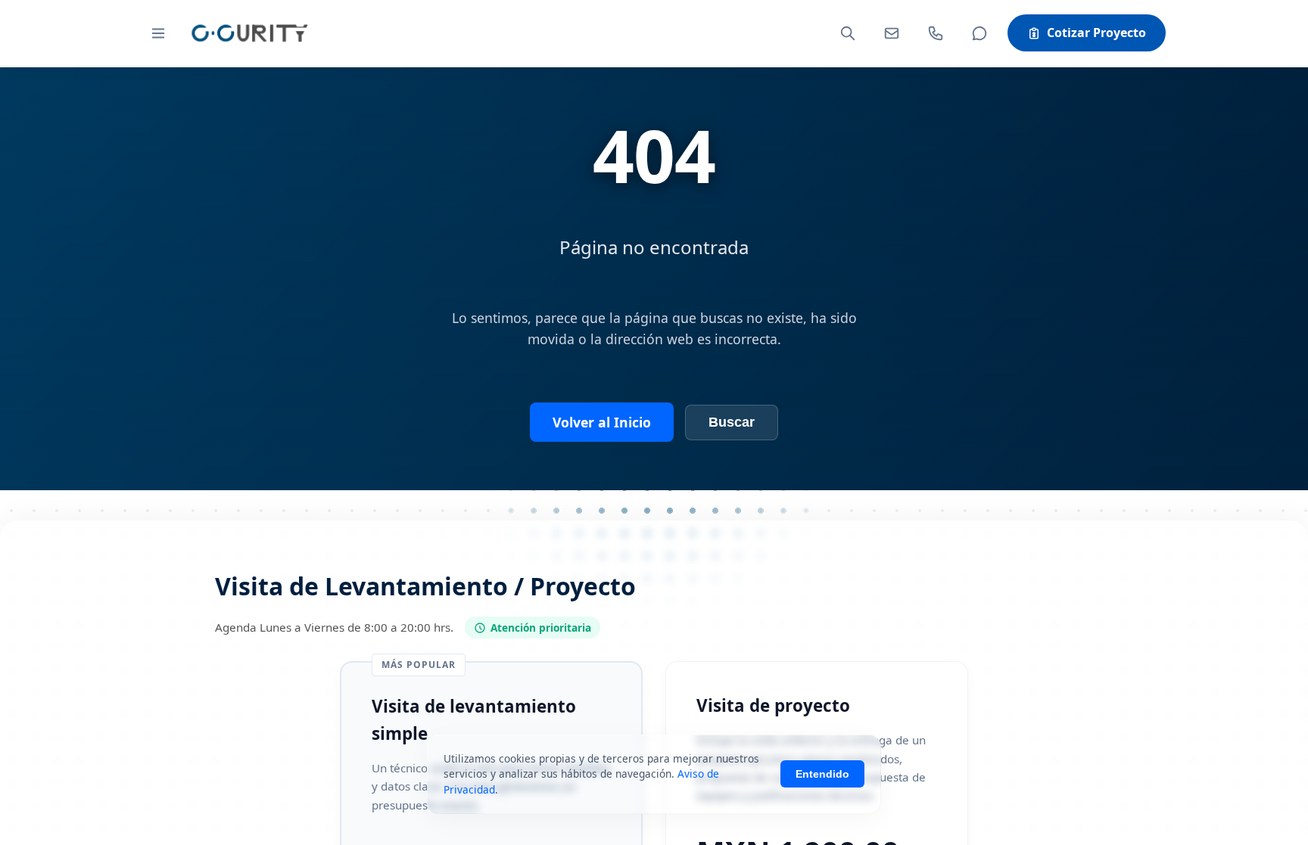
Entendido (822, 774)
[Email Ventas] (892, 33)
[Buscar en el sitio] (848, 33)
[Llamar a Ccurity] (935, 33)
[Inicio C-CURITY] (249, 33)
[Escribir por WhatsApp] (979, 33)
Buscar (731, 422)
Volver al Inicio (602, 422)
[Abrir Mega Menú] (158, 33)
